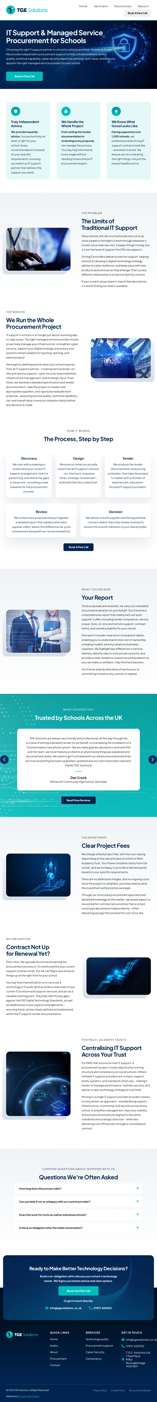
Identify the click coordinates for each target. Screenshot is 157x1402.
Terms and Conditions (140, 1390)
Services (100, 6)
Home (83, 6)
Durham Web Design (28, 1396)
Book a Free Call (137, 13)
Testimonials (123, 6)
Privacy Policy (100, 1390)
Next (152, 759)
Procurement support (99, 1345)
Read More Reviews (78, 800)
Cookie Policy (118, 1390)
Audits (54, 1345)
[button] (107, 6)
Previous (4, 759)
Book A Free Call (78, 547)
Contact (55, 1365)
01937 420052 (103, 1308)
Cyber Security (95, 1352)
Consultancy (93, 1358)
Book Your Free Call (78, 1291)
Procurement (58, 1358)
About (142, 6)
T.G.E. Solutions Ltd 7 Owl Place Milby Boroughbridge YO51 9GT (138, 1359)
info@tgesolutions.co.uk (66, 1308)
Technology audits (97, 1339)
